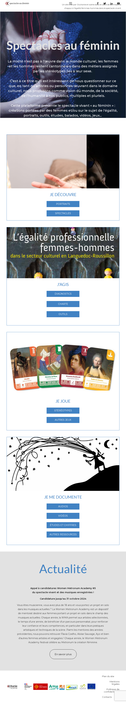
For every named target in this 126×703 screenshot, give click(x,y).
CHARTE (63, 303)
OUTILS (63, 314)
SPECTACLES (63, 213)
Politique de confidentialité (111, 690)
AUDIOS (63, 506)
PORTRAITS (63, 203)
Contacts (107, 697)
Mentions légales (114, 682)
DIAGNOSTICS (63, 293)
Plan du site (108, 676)
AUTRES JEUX (63, 419)
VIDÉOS (63, 515)
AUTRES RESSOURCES (63, 534)
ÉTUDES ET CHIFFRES (63, 525)
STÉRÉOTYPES (63, 410)
